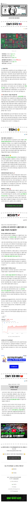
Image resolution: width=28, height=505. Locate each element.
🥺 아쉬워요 (14, 472)
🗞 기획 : (11, 478)
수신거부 (11, 491)
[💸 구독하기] (14, 484)
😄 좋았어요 (14, 469)
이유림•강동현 (16, 478)
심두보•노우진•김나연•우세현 (15, 477)
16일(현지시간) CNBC (6, 299)
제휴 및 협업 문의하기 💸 (14, 458)
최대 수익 (23, 141)
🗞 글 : (8, 477)
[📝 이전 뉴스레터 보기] (14, 481)
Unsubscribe (15, 491)
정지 (8, 159)
